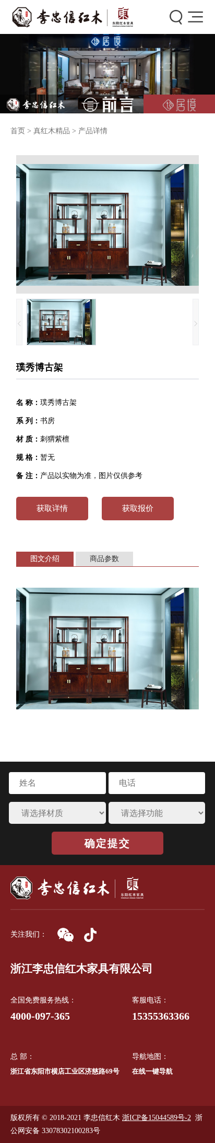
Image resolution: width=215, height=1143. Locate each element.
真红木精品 (51, 131)
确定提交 (107, 843)
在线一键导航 (152, 1071)
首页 (17, 131)
